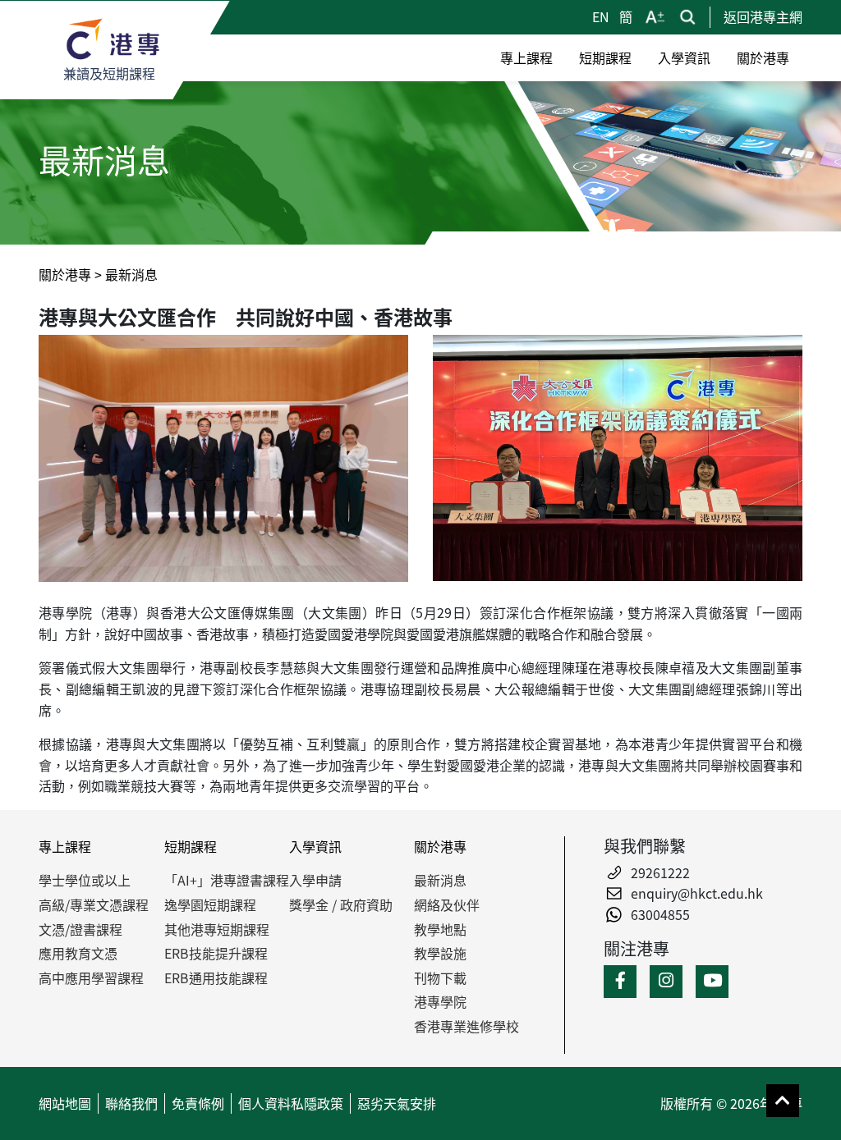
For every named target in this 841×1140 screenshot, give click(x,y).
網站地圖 (65, 1103)
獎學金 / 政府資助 (341, 904)
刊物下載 (440, 977)
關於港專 (65, 274)
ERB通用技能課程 (216, 977)
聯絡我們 (131, 1103)
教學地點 (440, 929)
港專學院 (440, 1001)
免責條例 (198, 1103)
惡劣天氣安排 (396, 1103)
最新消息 (440, 880)
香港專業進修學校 (466, 1026)
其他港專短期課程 (216, 929)
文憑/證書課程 (80, 929)
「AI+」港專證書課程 (226, 880)
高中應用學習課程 (91, 977)
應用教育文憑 (78, 953)
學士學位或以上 (85, 880)
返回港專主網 (763, 16)
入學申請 (315, 880)
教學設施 (440, 953)
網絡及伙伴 (447, 904)
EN (602, 16)
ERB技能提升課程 (216, 953)
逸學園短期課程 (210, 904)
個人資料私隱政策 (290, 1103)
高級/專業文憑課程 (94, 904)
